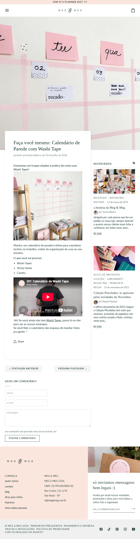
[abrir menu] (10, 10)
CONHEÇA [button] (11, 476)
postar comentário (22, 438)
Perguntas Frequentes (46, 526)
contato (9, 486)
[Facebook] (101, 529)
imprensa (10, 502)
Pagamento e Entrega (79, 526)
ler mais (98, 233)
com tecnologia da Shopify (24, 532)
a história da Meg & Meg (109, 207)
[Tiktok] (109, 529)
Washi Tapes (53, 320)
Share (21, 341)
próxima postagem (72, 368)
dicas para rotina (14, 497)
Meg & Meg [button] (51, 476)
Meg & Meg (15, 526)
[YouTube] (133, 529)
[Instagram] (125, 529)
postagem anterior (23, 368)
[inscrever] (132, 509)
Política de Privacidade (53, 529)
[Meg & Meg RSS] (134, 163)
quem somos (11, 481)
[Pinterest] (117, 529)
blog (7, 491)
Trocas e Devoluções (20, 529)
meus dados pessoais (16, 508)
